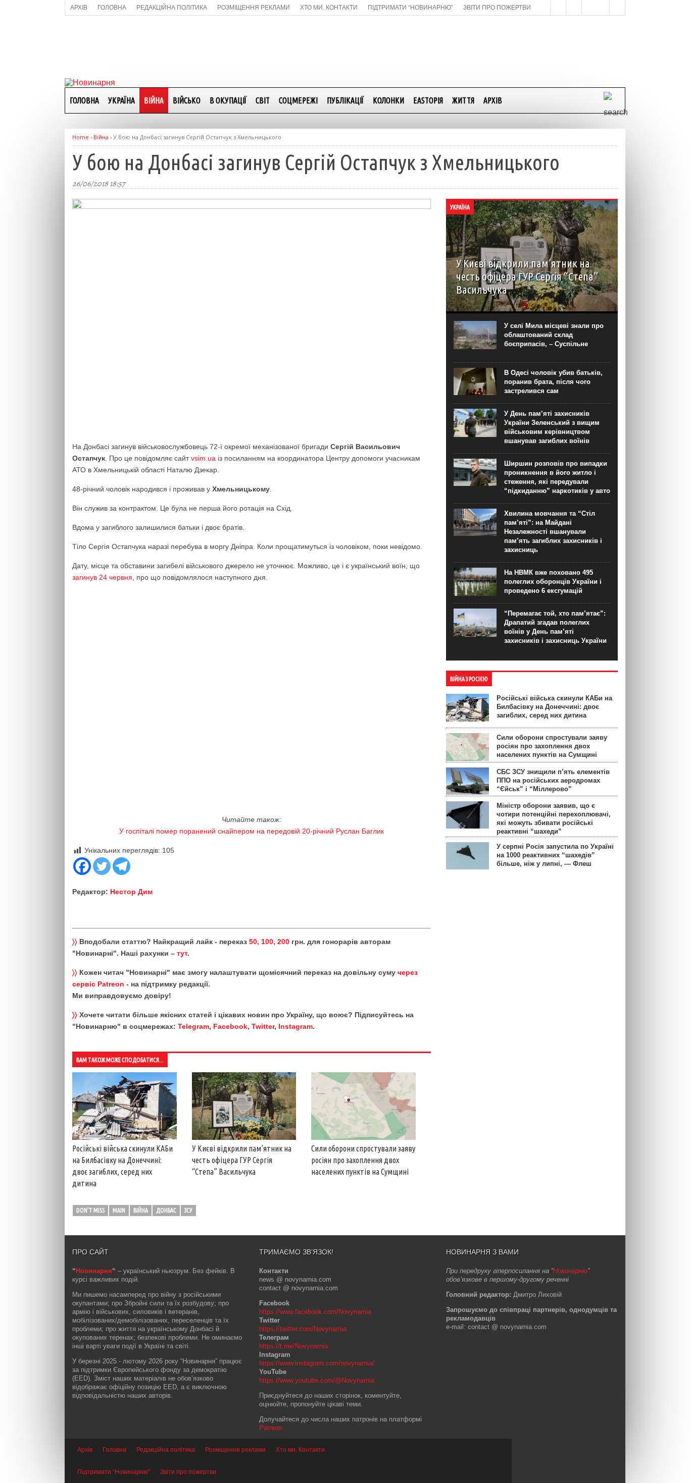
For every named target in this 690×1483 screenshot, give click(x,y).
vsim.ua (203, 458)
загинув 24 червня (102, 577)
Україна (121, 100)
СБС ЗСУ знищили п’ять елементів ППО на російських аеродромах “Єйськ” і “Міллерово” (553, 780)
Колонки (388, 100)
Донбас (166, 1210)
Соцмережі (298, 100)
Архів (492, 100)
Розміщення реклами (235, 1449)
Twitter (263, 1026)
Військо (187, 100)
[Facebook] (82, 866)
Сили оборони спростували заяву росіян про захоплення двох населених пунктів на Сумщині (363, 1160)
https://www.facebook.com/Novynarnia (315, 1311)
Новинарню (570, 1271)
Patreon (270, 1428)
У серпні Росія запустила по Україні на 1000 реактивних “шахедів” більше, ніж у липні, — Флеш (555, 855)
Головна (84, 100)
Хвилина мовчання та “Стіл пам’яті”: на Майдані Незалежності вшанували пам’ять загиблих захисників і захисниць (553, 532)
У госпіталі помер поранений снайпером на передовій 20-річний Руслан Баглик (251, 831)
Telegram (193, 1026)
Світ (263, 100)
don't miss (90, 1210)
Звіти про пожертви (188, 1471)
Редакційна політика (165, 1449)
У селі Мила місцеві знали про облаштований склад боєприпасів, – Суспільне (554, 335)
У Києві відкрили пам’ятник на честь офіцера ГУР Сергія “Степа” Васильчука (241, 1160)
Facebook (230, 1026)
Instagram (295, 1026)
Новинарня (94, 1271)
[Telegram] (121, 866)
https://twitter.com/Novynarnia (303, 1329)
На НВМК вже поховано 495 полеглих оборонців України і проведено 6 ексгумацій (553, 581)
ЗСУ (188, 1210)
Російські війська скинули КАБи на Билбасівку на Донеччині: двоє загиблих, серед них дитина (554, 706)
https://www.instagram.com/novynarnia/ (316, 1363)
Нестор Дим (131, 892)
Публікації (345, 100)
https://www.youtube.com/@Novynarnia (316, 1380)
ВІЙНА (154, 100)
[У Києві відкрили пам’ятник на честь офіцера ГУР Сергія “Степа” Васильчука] (244, 1137)
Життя (463, 100)
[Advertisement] (345, 46)
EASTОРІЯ (428, 100)
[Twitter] (102, 866)
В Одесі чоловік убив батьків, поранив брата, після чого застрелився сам (553, 382)
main (119, 1210)
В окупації (228, 100)
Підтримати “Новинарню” (113, 1471)
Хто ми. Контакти (300, 1449)
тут (182, 953)
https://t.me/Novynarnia (293, 1346)
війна (140, 1210)
